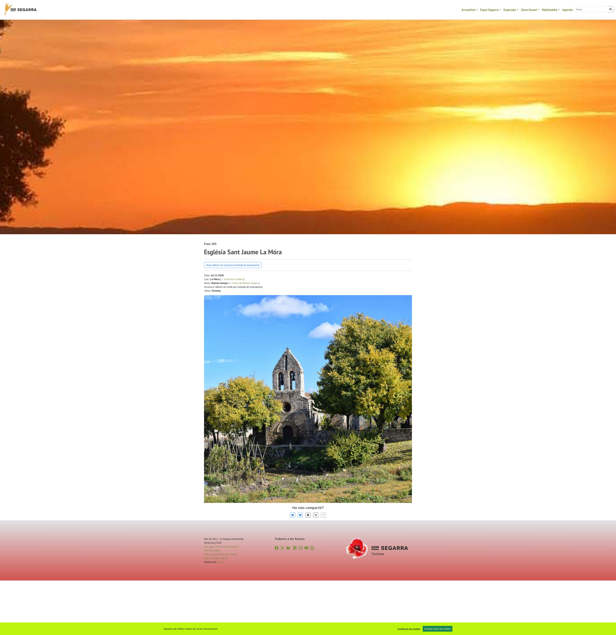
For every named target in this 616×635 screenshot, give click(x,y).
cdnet (220, 562)
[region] (308, 628)
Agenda (567, 10)
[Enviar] (323, 515)
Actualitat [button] (468, 10)
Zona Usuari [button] (529, 10)
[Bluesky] (300, 515)
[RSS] (312, 548)
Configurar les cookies (409, 628)
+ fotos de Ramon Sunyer (244, 283)
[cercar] (610, 9)
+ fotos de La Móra (232, 279)
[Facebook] (292, 515)
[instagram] (301, 548)
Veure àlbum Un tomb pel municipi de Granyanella (232, 265)
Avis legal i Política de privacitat (221, 546)
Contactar (222, 558)
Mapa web (209, 558)
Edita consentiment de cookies (220, 554)
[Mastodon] (308, 515)
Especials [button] (510, 10)
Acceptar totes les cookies (437, 628)
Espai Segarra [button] (489, 10)
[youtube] (306, 548)
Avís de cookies (212, 550)
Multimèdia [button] (549, 10)
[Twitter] (315, 515)
